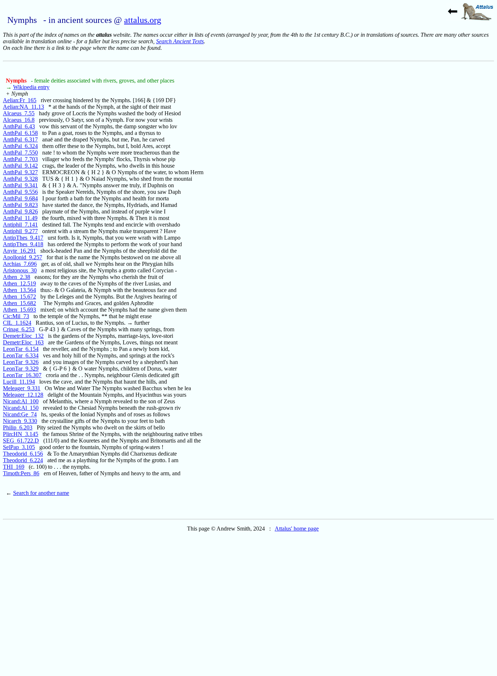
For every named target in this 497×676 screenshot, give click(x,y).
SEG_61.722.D (21, 440)
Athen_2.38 (16, 277)
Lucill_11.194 (19, 382)
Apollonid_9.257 (22, 257)
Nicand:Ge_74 (20, 414)
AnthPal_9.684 (20, 198)
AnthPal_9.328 (20, 179)
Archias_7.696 (20, 264)
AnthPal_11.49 (20, 218)
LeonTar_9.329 (21, 368)
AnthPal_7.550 (20, 152)
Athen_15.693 (19, 310)
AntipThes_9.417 (23, 238)
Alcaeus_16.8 (19, 120)
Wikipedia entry (31, 87)
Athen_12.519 (19, 283)
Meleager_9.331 (21, 388)
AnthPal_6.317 (20, 139)
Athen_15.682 (19, 303)
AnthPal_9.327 (20, 172)
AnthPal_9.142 (20, 166)
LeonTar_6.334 (21, 355)
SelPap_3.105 (19, 447)
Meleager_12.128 (23, 395)
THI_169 (13, 467)
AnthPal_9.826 (20, 211)
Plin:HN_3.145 (20, 434)
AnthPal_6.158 (20, 133)
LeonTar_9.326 (21, 362)
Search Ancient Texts (180, 41)
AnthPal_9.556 (20, 192)
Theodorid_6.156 (23, 454)
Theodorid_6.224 (23, 460)
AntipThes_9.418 (23, 244)
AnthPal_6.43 (19, 126)
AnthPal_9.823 (20, 205)
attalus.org (142, 20)
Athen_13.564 (19, 290)
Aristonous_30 (20, 270)
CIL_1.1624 (17, 323)
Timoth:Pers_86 (21, 473)
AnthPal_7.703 (20, 159)
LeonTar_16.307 (22, 375)
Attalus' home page (297, 528)
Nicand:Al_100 (21, 401)
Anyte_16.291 (19, 251)
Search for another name (41, 493)
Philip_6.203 (17, 427)
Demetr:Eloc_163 (23, 342)
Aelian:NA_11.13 (23, 107)
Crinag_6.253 (19, 329)
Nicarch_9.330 (20, 421)
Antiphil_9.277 (20, 231)
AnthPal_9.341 (20, 185)
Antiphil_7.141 (20, 224)
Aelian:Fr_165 (19, 100)
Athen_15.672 (19, 296)
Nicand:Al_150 (21, 408)
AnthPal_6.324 (20, 146)
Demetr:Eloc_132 (23, 336)
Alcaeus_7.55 (19, 113)
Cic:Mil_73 (16, 316)
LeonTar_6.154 (21, 349)
